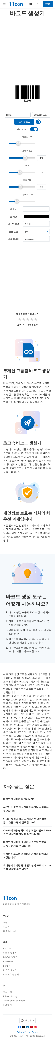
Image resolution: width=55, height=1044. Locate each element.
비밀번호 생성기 (11, 974)
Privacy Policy (10, 996)
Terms (35, 1032)
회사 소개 (7, 992)
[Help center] (38, 4)
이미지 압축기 (10, 953)
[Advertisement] (27, 46)
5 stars (36, 320)
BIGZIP (6, 965)
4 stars (32, 320)
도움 (5, 922)
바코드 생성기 (10, 970)
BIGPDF (7, 948)
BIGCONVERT (10, 957)
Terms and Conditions (14, 1000)
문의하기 (7, 1005)
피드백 (6, 926)
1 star (19, 320)
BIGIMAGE (8, 961)
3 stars (27, 320)
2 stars (23, 320)
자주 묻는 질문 (10, 931)
